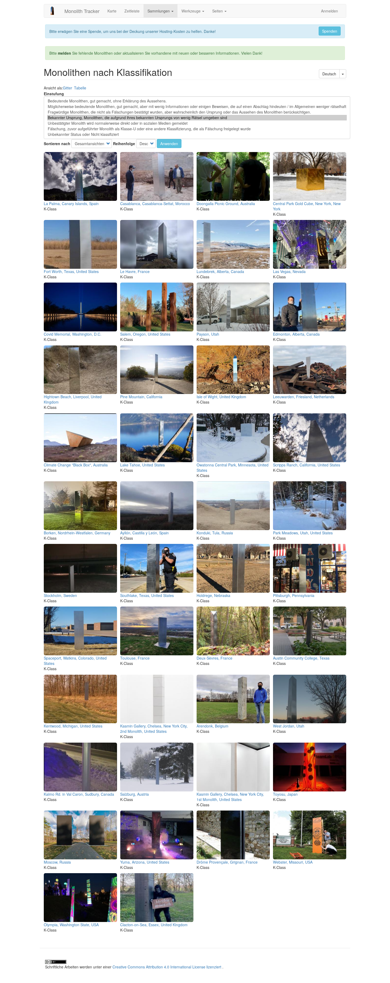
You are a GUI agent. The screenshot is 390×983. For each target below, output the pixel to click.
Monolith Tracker (81, 10)
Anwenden (169, 143)
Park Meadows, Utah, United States (303, 532)
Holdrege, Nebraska (213, 595)
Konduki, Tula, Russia (215, 532)
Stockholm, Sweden (60, 595)
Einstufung (54, 93)
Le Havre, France (135, 271)
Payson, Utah (208, 334)
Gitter (67, 87)
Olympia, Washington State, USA (71, 924)
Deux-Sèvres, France (214, 658)
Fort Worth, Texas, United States (71, 271)
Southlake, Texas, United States (147, 595)
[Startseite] (54, 10)
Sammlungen (159, 11)
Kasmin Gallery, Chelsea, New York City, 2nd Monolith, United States (154, 728)
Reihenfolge (124, 143)
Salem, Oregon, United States (145, 334)
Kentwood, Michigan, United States (73, 726)
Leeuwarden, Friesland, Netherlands (303, 396)
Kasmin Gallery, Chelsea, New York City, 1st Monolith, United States (230, 796)
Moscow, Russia (57, 862)
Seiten (218, 11)
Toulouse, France (135, 658)
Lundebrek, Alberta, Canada (220, 271)
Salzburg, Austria (134, 794)
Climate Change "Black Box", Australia (76, 464)
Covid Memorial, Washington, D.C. (72, 334)
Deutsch (329, 73)
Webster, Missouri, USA (293, 862)
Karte (111, 11)
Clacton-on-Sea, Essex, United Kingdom (154, 924)
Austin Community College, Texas (301, 658)
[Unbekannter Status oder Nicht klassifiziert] (197, 134)
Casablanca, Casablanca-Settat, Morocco (155, 203)
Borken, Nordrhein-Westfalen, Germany (77, 532)
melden (64, 53)
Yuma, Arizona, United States (144, 862)
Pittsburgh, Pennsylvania (293, 595)
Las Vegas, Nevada (289, 271)
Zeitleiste (132, 11)
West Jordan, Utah (288, 726)
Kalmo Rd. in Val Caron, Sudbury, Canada (79, 794)
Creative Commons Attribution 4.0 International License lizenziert (166, 966)
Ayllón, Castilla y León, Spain (144, 532)
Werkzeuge (191, 11)
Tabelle (80, 87)
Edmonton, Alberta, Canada (296, 334)
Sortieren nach (57, 143)
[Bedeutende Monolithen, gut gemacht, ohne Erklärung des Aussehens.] (197, 101)
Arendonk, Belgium (212, 726)
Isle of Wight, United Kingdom (221, 396)
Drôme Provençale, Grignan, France (227, 862)
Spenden (329, 31)
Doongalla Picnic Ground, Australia (226, 203)
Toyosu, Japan (285, 794)
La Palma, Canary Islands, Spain (71, 203)
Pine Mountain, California (141, 396)
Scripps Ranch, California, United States (306, 464)
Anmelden (329, 11)
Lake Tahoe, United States (142, 464)
